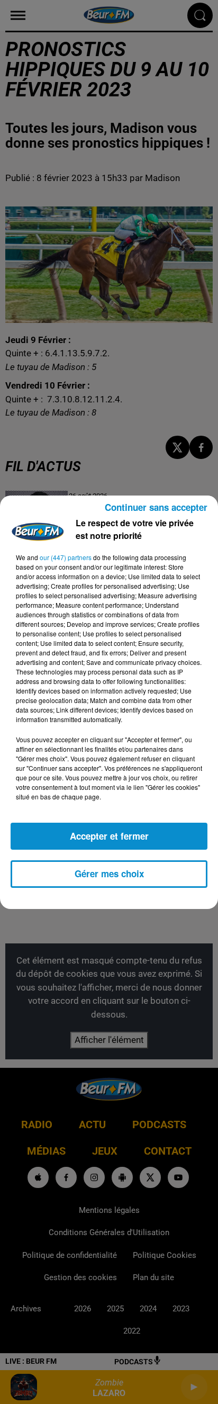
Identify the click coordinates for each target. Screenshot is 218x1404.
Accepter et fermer (109, 836)
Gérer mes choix (109, 873)
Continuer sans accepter (156, 507)
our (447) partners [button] (66, 557)
